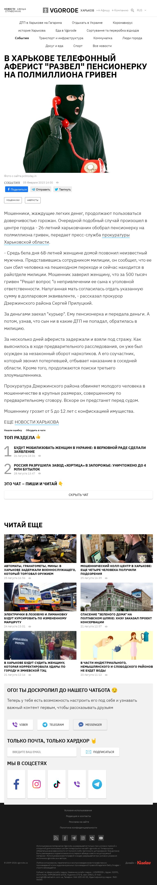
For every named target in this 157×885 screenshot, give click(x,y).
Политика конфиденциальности (78, 827)
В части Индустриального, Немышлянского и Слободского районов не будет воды (117, 666)
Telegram (56, 725)
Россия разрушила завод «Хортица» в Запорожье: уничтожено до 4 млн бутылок (80, 467)
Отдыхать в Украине (87, 23)
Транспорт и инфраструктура (61, 38)
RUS (139, 10)
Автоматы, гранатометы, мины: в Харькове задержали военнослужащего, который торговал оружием (40, 570)
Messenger (93, 725)
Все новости (102, 46)
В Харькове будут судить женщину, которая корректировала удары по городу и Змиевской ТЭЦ (34, 666)
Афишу (105, 10)
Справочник (13, 11)
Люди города (132, 38)
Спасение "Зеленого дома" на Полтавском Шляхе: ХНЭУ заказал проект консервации (116, 618)
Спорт (78, 46)
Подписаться (103, 752)
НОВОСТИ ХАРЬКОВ (35, 422)
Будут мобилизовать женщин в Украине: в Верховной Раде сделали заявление (80, 449)
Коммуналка (102, 38)
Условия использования (78, 810)
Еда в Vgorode (66, 30)
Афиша (21, 9)
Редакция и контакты (78, 816)
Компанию (121, 10)
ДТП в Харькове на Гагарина (40, 23)
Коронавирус (123, 23)
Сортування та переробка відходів (113, 30)
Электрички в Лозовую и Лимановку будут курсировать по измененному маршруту (35, 618)
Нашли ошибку (13, 430)
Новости (9, 9)
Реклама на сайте (79, 821)
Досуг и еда (54, 46)
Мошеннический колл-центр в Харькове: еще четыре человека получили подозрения (116, 570)
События (22, 38)
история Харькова (31, 30)
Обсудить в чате (36, 430)
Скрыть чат (78, 495)
